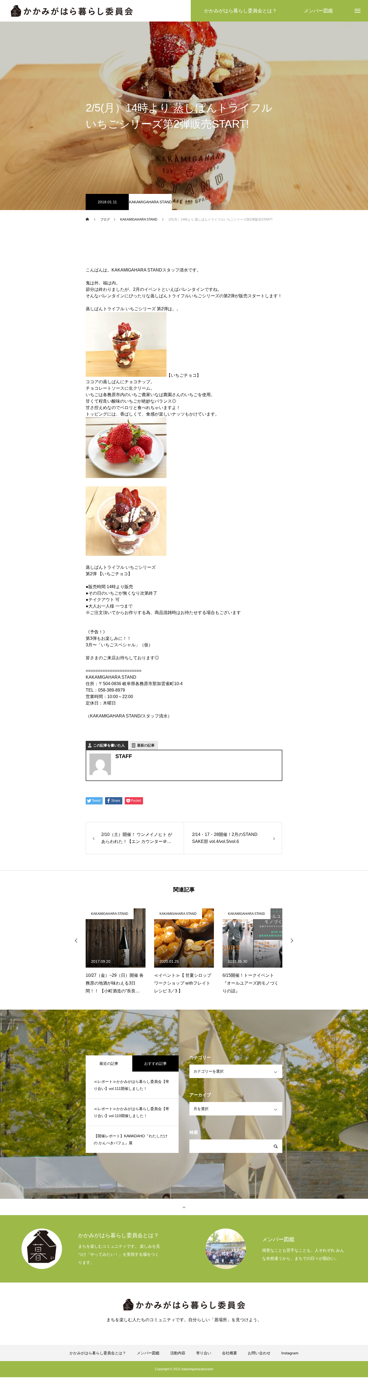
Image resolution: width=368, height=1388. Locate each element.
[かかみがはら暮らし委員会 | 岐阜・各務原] (72, 11)
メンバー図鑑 (148, 1353)
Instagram (289, 1353)
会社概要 (229, 1353)
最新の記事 (146, 745)
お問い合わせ (259, 1353)
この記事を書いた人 (109, 745)
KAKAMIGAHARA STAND (150, 202)
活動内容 (177, 1353)
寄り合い (203, 1353)
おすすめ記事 (155, 1063)
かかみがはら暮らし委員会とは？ (98, 1353)
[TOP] (184, 1207)
